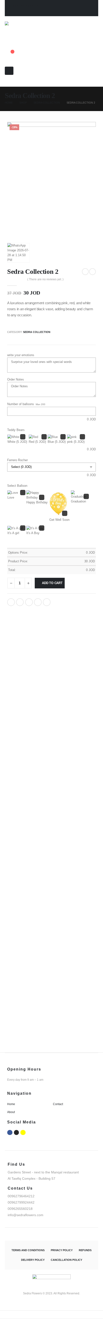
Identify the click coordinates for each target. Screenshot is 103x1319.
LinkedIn (29, 602)
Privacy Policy (62, 1250)
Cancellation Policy (66, 1259)
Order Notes (15, 379)
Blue (57, 442)
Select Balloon (17, 485)
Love (10, 497)
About (11, 1112)
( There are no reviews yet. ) (45, 279)
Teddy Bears (16, 430)
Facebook (11, 602)
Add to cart (52, 583)
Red (37, 442)
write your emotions (20, 355)
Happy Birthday (37, 502)
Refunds (85, 1250)
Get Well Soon (59, 520)
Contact (58, 1104)
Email (47, 602)
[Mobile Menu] (9, 71)
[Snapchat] (23, 1132)
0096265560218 (20, 1209)
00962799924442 (21, 1202)
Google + (38, 602)
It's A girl (13, 533)
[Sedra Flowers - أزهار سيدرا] (26, 30)
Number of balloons (20, 404)
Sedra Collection (36, 332)
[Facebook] (9, 1132)
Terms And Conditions (28, 1250)
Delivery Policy (33, 1259)
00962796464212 (23, 5)
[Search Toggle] (6, 84)
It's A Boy (33, 533)
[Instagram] (16, 1132)
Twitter (20, 602)
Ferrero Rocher (17, 460)
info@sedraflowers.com (25, 1215)
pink (76, 442)
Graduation (78, 501)
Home (11, 1104)
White (17, 442)
